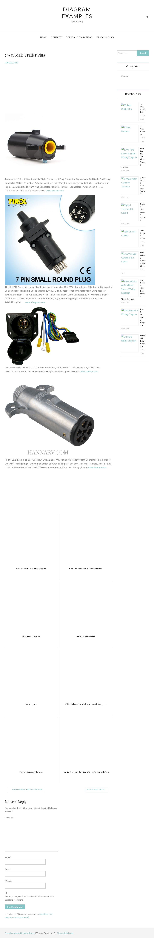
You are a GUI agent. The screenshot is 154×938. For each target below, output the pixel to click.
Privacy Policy (105, 37)
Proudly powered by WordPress (20, 933)
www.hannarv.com (97, 467)
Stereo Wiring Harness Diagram (27, 789)
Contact (56, 37)
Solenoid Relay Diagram (142, 341)
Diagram (124, 76)
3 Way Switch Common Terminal (142, 185)
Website (8, 881)
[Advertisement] (58, 88)
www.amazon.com (55, 190)
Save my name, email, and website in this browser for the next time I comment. (29, 898)
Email (8, 869)
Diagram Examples (77, 12)
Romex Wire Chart (96, 789)
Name (8, 857)
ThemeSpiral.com (65, 933)
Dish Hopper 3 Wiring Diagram (142, 317)
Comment (10, 817)
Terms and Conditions (79, 37)
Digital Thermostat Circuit (142, 212)
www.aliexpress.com (35, 302)
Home (43, 37)
